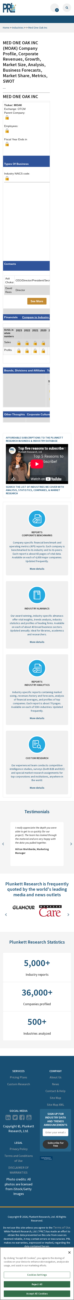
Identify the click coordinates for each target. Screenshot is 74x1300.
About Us (55, 1077)
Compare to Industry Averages (42, 317)
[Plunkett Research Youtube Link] (29, 1119)
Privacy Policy (19, 1149)
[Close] (69, 1252)
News (55, 1084)
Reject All (37, 1284)
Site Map (55, 1098)
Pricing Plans (18, 1077)
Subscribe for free (56, 1144)
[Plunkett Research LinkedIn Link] (8, 1119)
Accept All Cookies (36, 1293)
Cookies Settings (37, 1274)
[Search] (67, 7)
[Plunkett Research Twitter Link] (15, 1119)
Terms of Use (61, 1227)
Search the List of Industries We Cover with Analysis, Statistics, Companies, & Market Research (35, 490)
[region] (37, 1273)
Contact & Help (55, 1091)
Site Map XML (55, 1104)
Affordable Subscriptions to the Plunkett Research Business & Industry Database (34, 439)
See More (37, 301)
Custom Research (18, 1084)
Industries (18, 27)
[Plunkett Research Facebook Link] (22, 1119)
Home (6, 27)
